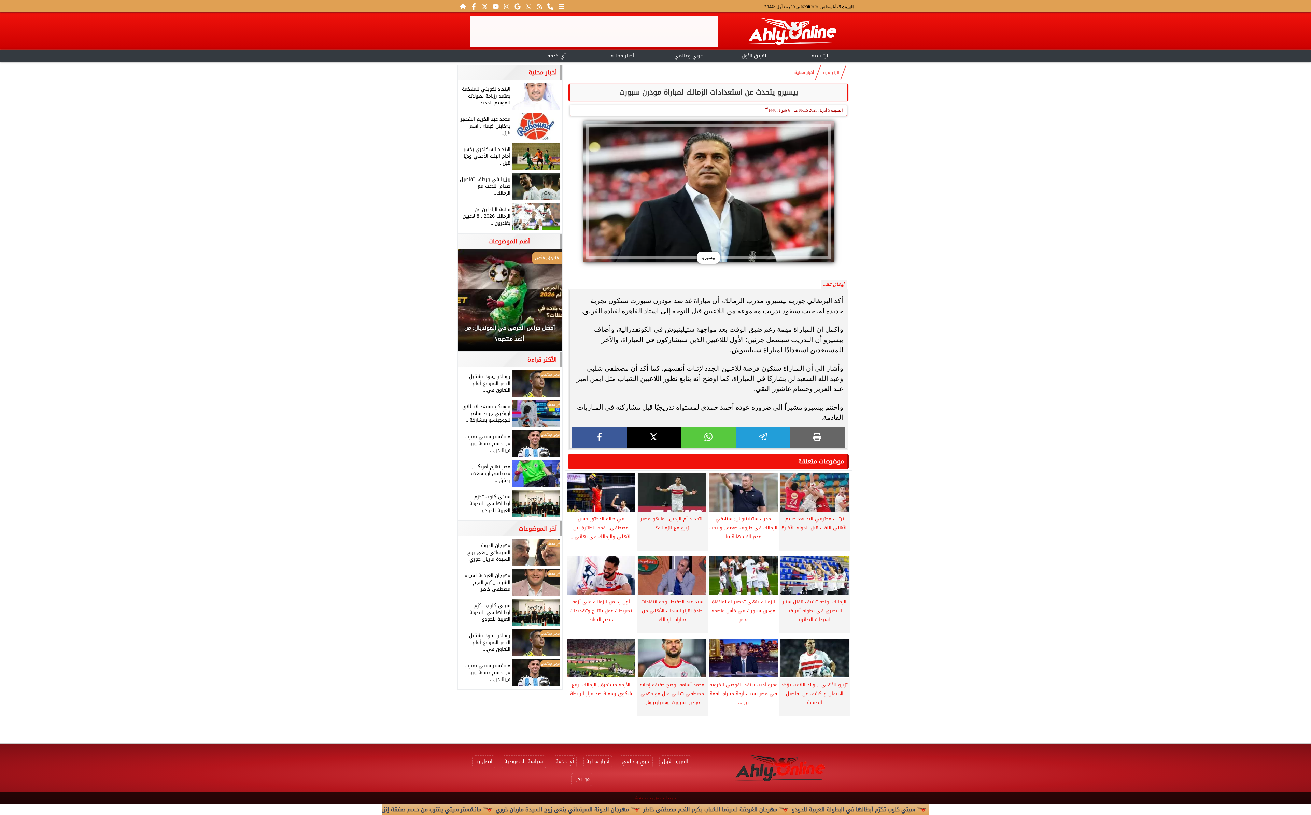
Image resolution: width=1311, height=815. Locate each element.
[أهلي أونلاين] (792, 32)
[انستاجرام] (506, 6)
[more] (561, 6)
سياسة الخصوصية (523, 761)
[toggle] (490, 55)
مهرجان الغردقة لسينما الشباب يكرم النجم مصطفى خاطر (772, 809)
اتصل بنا (483, 761)
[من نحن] (550, 6)
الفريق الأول (755, 55)
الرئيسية (821, 55)
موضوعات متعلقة (821, 461)
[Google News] (517, 6)
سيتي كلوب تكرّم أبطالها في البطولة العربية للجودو (915, 809)
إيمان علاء (833, 284)
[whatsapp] (708, 437)
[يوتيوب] (495, 6)
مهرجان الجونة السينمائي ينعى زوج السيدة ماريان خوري (623, 809)
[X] (654, 437)
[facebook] (599, 437)
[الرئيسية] (462, 6)
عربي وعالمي (688, 55)
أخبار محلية (622, 55)
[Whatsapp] (528, 6)
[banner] (594, 31)
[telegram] (763, 437)
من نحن (582, 779)
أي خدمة (556, 55)
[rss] (539, 6)
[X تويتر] (484, 6)
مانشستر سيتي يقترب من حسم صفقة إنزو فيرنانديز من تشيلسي (466, 809)
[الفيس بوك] (473, 6)
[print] (817, 437)
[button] (472, 303)
